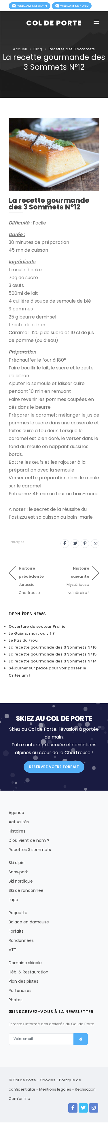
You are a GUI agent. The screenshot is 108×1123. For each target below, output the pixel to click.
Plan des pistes (23, 981)
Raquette (18, 913)
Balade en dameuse (29, 922)
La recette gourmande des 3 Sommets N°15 (53, 654)
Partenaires (20, 990)
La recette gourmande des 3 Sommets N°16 (53, 647)
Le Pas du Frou (23, 640)
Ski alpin (16, 863)
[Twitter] (83, 1108)
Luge (13, 900)
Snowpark (18, 872)
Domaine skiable (25, 963)
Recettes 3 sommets (30, 850)
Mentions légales (55, 1089)
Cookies (47, 1080)
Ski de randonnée (26, 890)
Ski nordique (21, 881)
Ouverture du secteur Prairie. (38, 626)
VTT (12, 950)
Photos (15, 1000)
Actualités (19, 822)
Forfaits (16, 931)
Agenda (16, 812)
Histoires (17, 831)
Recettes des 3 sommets (72, 49)
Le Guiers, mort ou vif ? (32, 633)
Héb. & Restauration (28, 972)
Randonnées (21, 940)
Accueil (20, 49)
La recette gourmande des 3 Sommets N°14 (53, 661)
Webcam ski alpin (31, 5)
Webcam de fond (74, 5)
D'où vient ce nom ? (29, 840)
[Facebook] (72, 1108)
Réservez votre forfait (54, 766)
